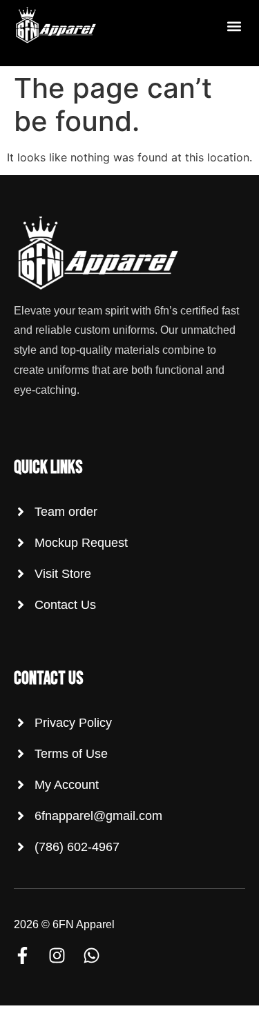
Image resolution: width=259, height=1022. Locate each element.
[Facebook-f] (22, 955)
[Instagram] (57, 955)
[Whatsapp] (91, 955)
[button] (233, 26)
